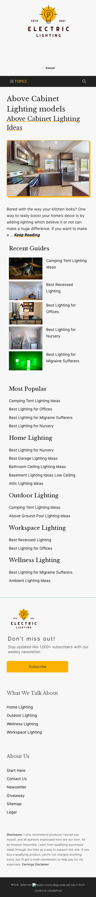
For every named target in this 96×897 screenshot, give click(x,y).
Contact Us (17, 779)
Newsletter (16, 787)
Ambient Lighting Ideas (29, 580)
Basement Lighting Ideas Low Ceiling (42, 475)
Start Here (16, 770)
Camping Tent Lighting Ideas (34, 401)
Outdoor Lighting (22, 715)
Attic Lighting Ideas (26, 483)
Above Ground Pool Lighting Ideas (39, 516)
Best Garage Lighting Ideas (33, 458)
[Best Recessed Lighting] (25, 291)
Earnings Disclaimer (35, 864)
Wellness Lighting (22, 724)
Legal (12, 812)
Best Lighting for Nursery (31, 426)
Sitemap (14, 804)
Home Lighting (20, 707)
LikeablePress (54, 890)
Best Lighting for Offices (30, 409)
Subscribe (37, 666)
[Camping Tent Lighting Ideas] (25, 269)
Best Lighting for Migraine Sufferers (41, 417)
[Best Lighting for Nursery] (25, 338)
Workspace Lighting (24, 732)
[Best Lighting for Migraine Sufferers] (25, 361)
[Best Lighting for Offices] (25, 314)
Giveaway (16, 795)
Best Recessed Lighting (30, 540)
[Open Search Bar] (84, 81)
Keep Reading (27, 235)
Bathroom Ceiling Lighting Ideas (37, 466)
